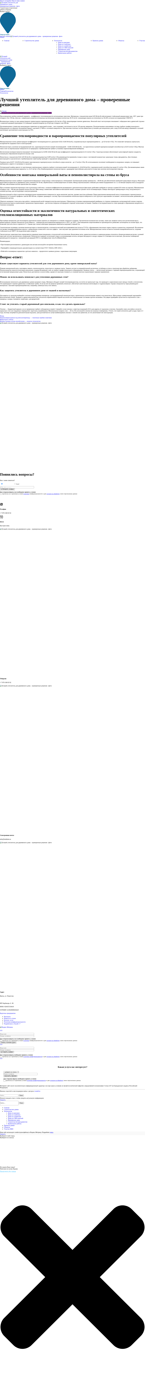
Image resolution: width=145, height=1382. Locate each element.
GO (1, 1030)
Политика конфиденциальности (15, 1022)
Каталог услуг (9, 1020)
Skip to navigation (6, 1)
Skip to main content (18, 1)
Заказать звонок (5, 36)
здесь (51, 1132)
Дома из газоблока (64, 44)
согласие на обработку (53, 494)
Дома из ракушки (64, 42)
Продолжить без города (8, 1171)
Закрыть (3, 1100)
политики (26, 494)
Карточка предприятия (7, 1013)
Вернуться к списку (6, 319)
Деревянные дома (64, 49)
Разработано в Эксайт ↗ (12, 1024)
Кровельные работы (65, 53)
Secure (4, 111)
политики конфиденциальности (32, 1056)
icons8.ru (37, 1091)
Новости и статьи (10, 1018)
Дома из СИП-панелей (65, 48)
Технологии (9, 91)
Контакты (7, 1016)
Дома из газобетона (64, 46)
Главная (2, 91)
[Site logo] (10, 6)
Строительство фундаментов (67, 51)
